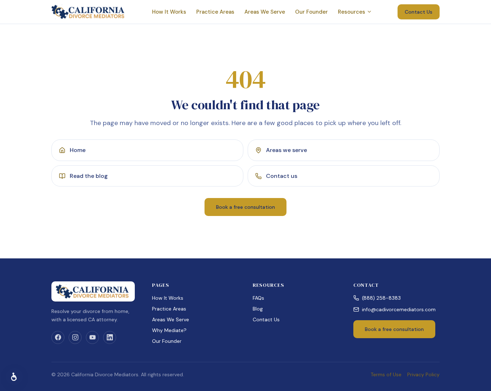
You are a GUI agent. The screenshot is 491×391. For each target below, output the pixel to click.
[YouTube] (92, 337)
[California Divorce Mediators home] (88, 12)
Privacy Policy (423, 374)
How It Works (169, 11)
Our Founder (311, 11)
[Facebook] (57, 337)
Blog (258, 308)
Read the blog (89, 176)
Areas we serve (286, 150)
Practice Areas (215, 11)
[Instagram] (75, 337)
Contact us (281, 176)
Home (78, 150)
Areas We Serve (264, 11)
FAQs (258, 298)
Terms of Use (386, 374)
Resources (351, 11)
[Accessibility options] (14, 376)
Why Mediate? (169, 330)
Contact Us (418, 12)
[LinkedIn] (109, 337)
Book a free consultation (245, 207)
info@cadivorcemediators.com (399, 309)
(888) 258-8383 (381, 298)
